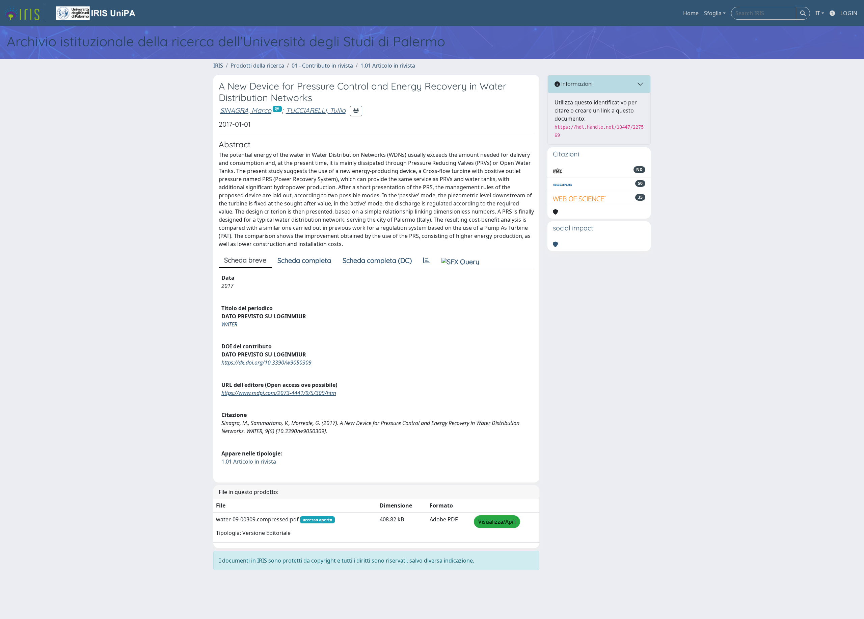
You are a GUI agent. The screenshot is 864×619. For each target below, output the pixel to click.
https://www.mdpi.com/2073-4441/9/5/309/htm (278, 393)
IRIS (218, 65)
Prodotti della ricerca (257, 65)
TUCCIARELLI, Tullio (316, 110)
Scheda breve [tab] (245, 260)
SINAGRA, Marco (245, 110)
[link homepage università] (96, 13)
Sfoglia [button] (713, 13)
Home (691, 13)
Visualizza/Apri (497, 521)
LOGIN (848, 13)
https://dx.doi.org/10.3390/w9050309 (266, 362)
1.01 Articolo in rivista (387, 65)
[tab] (426, 260)
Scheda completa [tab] (304, 260)
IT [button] (817, 13)
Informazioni (576, 83)
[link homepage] (24, 13)
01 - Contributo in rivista (322, 65)
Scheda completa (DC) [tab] (377, 260)
